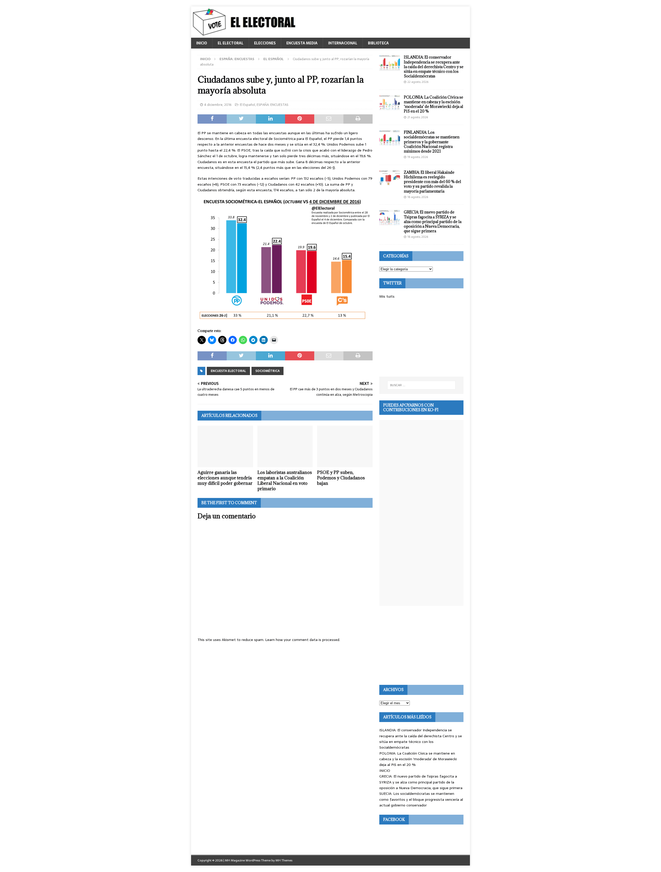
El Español (247, 104)
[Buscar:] (421, 385)
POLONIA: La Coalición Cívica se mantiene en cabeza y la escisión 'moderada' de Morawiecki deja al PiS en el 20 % (418, 759)
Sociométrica (267, 371)
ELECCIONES (265, 43)
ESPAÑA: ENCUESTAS (236, 59)
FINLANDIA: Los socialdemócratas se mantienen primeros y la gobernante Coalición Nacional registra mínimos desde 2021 (431, 142)
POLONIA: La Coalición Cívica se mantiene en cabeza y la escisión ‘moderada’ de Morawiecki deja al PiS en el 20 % (433, 104)
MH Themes (284, 860)
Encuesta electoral (228, 371)
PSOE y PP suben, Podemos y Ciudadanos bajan (341, 478)
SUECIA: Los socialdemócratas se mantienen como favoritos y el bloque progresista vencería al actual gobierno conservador (421, 799)
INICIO (201, 43)
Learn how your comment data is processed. (302, 640)
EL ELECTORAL (230, 43)
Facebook (394, 819)
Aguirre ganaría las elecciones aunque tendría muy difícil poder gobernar (225, 478)
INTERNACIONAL (342, 43)
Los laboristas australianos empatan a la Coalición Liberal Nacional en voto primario (284, 480)
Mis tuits (387, 296)
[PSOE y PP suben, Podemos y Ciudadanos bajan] (345, 446)
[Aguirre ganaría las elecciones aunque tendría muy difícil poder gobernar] (225, 446)
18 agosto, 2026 (417, 197)
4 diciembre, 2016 (218, 104)
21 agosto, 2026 (417, 117)
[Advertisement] (421, 338)
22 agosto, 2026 (417, 82)
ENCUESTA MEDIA (302, 43)
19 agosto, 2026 (417, 157)
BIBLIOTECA (378, 43)
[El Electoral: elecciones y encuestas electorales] (245, 35)
